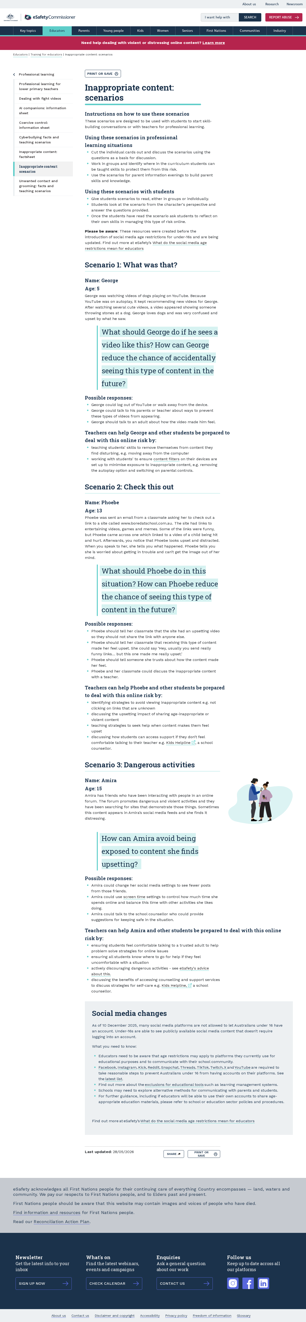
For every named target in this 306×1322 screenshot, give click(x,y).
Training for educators (46, 54)
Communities (250, 30)
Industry (279, 30)
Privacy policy (176, 1315)
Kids (140, 30)
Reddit (153, 1067)
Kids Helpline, (177, 985)
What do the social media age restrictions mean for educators (197, 1121)
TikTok (203, 1067)
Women (163, 30)
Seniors (187, 30)
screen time (134, 896)
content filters (166, 459)
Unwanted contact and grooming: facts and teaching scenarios (38, 186)
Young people (113, 30)
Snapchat (170, 1067)
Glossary (244, 1315)
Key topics (28, 30)
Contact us (80, 1315)
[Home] (39, 17)
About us (249, 4)
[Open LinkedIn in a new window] (263, 1280)
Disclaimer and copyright (115, 1315)
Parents (84, 30)
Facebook (107, 1067)
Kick (142, 1067)
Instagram (127, 1067)
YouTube (243, 1067)
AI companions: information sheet (42, 110)
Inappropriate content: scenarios (38, 169)
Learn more (213, 42)
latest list (113, 1079)
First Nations (216, 30)
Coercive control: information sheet (34, 125)
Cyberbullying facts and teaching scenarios (39, 139)
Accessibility (150, 1315)
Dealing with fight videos (40, 98)
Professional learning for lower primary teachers (40, 86)
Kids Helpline (180, 742)
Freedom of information (212, 1315)
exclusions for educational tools (174, 1084)
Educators (57, 30)
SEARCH (252, 17)
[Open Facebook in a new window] (248, 1280)
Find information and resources (47, 1212)
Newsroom (295, 4)
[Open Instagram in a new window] (233, 1280)
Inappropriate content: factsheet (38, 154)
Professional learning (36, 74)
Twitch (216, 1067)
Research (272, 4)
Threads (187, 1067)
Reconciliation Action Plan (61, 1221)
